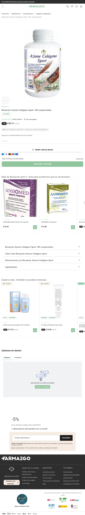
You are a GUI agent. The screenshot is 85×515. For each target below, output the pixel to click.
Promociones (47, 478)
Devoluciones (68, 478)
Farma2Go (5, 14)
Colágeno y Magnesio (43, 14)
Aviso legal (26, 483)
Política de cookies (28, 480)
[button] (67, 6)
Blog (44, 484)
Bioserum (5, 107)
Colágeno (6, 114)
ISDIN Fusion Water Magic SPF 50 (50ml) (16, 325)
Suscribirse (66, 438)
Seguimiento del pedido (71, 475)
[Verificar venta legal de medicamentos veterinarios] (51, 506)
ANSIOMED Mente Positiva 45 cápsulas (16, 222)
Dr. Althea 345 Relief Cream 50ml (51, 325)
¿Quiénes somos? (49, 472)
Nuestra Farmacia (49, 475)
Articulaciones (28, 14)
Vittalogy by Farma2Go (71, 484)
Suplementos (16, 14)
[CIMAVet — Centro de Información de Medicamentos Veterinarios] (74, 500)
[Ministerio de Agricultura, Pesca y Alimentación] (63, 506)
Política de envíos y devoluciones (29, 473)
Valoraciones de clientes (51, 481)
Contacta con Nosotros (10, 482)
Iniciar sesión (68, 472)
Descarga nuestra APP (71, 481)
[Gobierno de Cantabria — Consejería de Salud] (74, 506)
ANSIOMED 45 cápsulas (49, 222)
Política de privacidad (29, 477)
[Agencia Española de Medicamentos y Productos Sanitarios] (51, 500)
